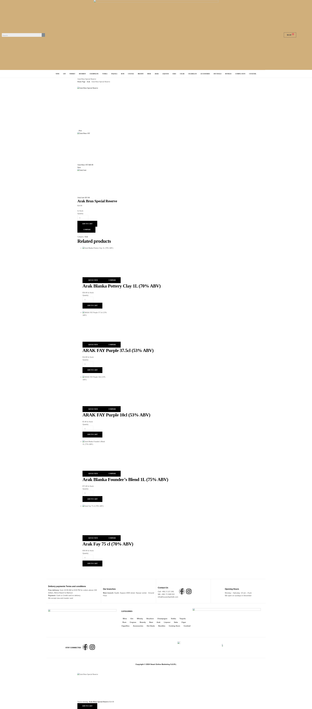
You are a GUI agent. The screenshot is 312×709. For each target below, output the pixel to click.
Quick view (93, 280)
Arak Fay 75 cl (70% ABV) (108, 543)
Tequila (183, 619)
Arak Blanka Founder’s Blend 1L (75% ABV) (125, 479)
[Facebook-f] (182, 591)
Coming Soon (174, 626)
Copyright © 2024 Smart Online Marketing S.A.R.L (156, 664)
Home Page (81, 82)
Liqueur (167, 622)
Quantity (80, 213)
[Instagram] (189, 591)
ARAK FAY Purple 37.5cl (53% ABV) (118, 350)
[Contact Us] (159, 584)
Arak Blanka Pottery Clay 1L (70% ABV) (122, 285)
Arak (88, 82)
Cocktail (187, 626)
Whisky (140, 619)
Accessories (138, 626)
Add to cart (87, 224)
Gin (131, 619)
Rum (124, 622)
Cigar (183, 622)
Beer (151, 622)
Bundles (161, 626)
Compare (87, 229)
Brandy (143, 622)
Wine (125, 619)
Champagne (162, 619)
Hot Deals (151, 626)
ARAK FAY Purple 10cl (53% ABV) (116, 414)
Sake (176, 622)
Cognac (133, 622)
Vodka (173, 619)
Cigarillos (125, 626)
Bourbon (150, 619)
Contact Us (163, 588)
